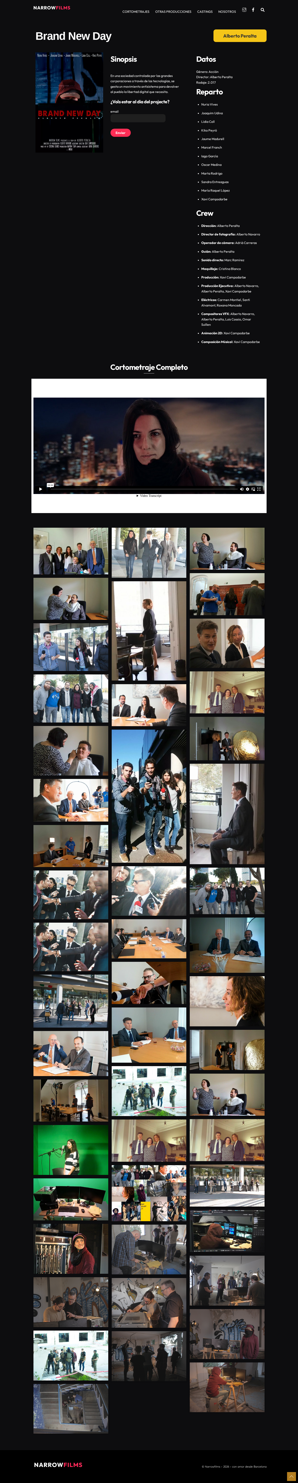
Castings (205, 12)
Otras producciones (173, 12)
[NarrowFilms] (51, 9)
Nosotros (227, 12)
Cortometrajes (135, 12)
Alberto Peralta (240, 36)
